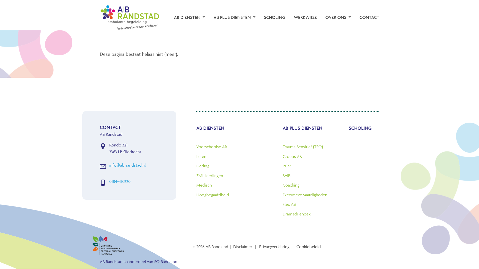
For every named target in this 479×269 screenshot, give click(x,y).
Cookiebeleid (308, 246)
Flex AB (289, 204)
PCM (287, 165)
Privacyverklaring (274, 246)
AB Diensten (210, 128)
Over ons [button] (336, 17)
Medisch (204, 185)
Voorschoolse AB (211, 146)
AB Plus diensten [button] (233, 17)
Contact (369, 17)
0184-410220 (119, 181)
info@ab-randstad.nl (127, 165)
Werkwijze (305, 17)
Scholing (274, 17)
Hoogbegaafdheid (212, 194)
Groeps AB (292, 156)
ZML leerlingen (209, 175)
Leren (201, 156)
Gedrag (202, 165)
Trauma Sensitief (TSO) (303, 146)
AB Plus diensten (302, 128)
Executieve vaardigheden (305, 194)
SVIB (286, 175)
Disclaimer (242, 246)
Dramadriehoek (297, 213)
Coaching (291, 185)
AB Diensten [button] (187, 17)
